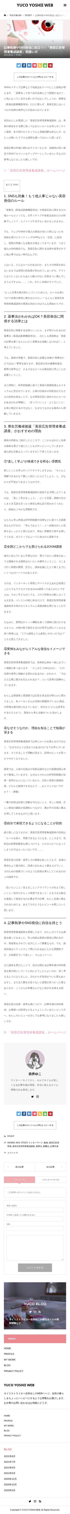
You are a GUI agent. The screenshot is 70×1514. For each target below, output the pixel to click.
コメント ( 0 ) (19, 1179)
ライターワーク (36, 1143)
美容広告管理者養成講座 (23, 1146)
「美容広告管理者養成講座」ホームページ (37, 1032)
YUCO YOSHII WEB (35, 5)
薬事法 (39, 1146)
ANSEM (11, 1143)
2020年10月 (10, 1484)
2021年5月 (9, 1473)
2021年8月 (9, 1456)
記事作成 (54, 1146)
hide (16, 184)
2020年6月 (9, 1490)
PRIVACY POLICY (13, 1371)
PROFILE (9, 1354)
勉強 (46, 1143)
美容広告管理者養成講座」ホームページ (37, 170)
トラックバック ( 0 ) (50, 1180)
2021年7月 (9, 1461)
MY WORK (9, 1359)
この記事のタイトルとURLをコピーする (35, 77)
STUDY (19, 55)
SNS (18, 1143)
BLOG (7, 1365)
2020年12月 (10, 1479)
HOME (7, 1348)
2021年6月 (9, 1467)
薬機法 (46, 1146)
